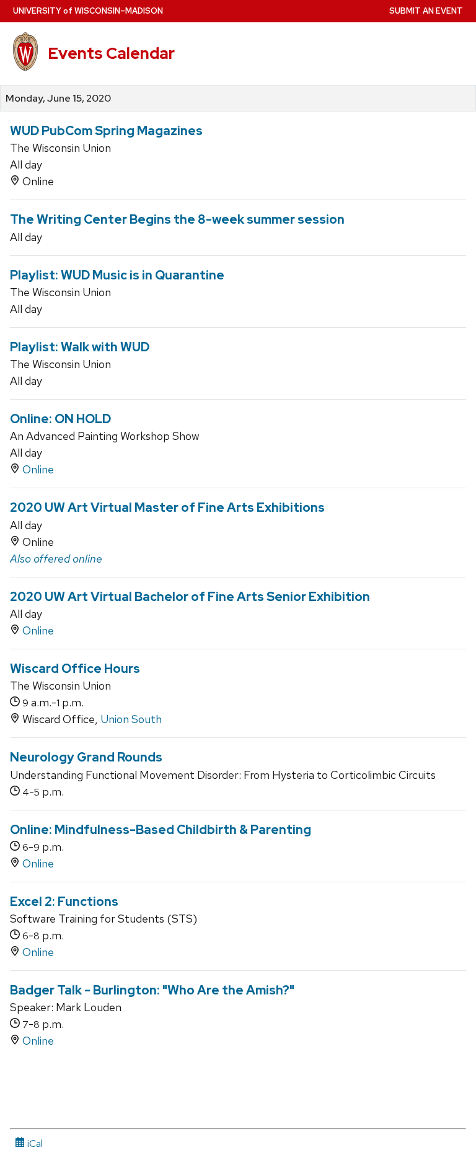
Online (38, 469)
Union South (131, 719)
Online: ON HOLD (60, 419)
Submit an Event (426, 11)
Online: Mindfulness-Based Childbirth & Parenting (160, 830)
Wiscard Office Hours (75, 668)
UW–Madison (88, 11)
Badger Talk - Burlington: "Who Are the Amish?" (152, 990)
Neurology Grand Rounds (86, 757)
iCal (34, 1143)
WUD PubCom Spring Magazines (106, 131)
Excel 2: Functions (64, 901)
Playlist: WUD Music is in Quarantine (117, 275)
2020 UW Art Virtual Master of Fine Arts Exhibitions (167, 507)
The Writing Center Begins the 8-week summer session (177, 219)
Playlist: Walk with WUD (79, 347)
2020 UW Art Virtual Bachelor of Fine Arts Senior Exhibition (190, 597)
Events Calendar (111, 53)
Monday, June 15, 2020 (58, 98)
